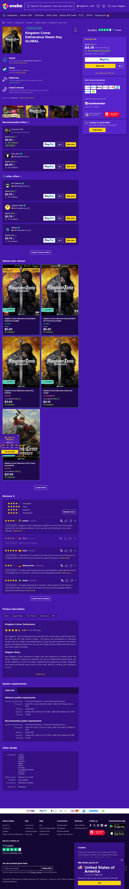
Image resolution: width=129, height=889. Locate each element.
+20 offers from (104, 73)
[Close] (122, 860)
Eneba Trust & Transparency (13, 834)
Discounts (28, 834)
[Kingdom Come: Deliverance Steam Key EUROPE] (21, 359)
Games (29, 23)
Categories (19, 23)
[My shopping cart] (103, 6)
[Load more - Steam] (5, 69)
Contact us (6, 828)
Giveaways (61, 828)
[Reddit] (105, 825)
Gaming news (62, 825)
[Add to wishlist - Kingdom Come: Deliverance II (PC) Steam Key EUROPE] (36, 413)
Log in (114, 6)
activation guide (19, 72)
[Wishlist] (98, 6)
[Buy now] (104, 59)
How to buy (29, 825)
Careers (5, 831)
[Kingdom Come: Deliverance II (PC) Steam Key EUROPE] (21, 431)
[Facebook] (90, 825)
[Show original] (61, 520)
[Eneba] (12, 6)
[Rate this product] (13, 630)
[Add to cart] (120, 66)
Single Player (17, 616)
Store (9, 23)
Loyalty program (31, 831)
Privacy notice (36, 872)
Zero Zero (15, 154)
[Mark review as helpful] (66, 521)
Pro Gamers (16, 183)
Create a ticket (44, 831)
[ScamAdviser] (95, 103)
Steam (26, 70)
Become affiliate (63, 831)
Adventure (44, 616)
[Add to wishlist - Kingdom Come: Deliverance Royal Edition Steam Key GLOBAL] (36, 269)
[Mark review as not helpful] (71, 521)
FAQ (41, 825)
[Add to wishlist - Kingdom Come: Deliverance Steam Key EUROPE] (36, 341)
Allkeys (14, 228)
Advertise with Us (81, 828)
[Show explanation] (28, 157)
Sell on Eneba (80, 825)
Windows (22, 787)
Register (121, 6)
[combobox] (49, 6)
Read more (40, 674)
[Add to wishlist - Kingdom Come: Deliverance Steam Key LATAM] (74, 341)
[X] (94, 825)
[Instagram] (98, 825)
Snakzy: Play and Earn (65, 834)
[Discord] (102, 825)
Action (6, 616)
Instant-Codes (17, 205)
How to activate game (47, 828)
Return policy (44, 834)
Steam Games (41, 23)
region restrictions (20, 63)
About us (6, 825)
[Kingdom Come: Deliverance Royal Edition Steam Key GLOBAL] (21, 287)
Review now (69, 512)
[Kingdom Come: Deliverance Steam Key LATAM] (59, 359)
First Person (31, 616)
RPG (53, 616)
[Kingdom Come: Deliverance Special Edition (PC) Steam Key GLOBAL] (59, 287)
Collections (29, 828)
